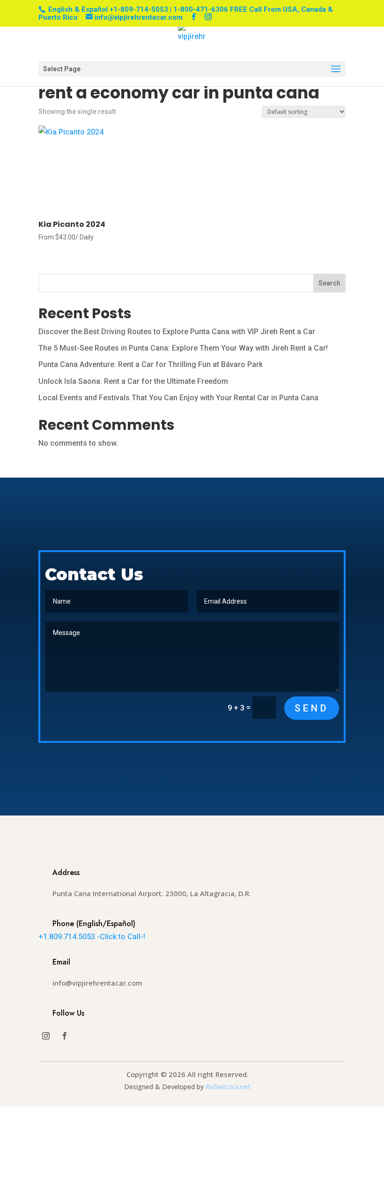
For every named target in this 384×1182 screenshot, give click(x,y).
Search (329, 283)
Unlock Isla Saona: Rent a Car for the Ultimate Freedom (133, 381)
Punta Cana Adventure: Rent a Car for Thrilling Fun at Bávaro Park (150, 364)
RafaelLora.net (228, 1086)
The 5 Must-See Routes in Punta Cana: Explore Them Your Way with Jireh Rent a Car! (183, 348)
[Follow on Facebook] (64, 1035)
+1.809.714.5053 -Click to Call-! (91, 936)
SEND (312, 708)
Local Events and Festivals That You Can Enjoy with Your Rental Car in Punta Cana (178, 397)
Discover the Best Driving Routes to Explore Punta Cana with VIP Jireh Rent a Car (176, 331)
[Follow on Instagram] (45, 1035)
